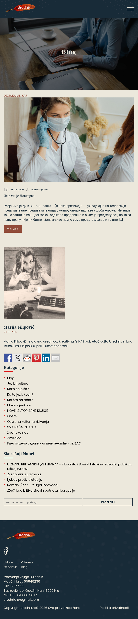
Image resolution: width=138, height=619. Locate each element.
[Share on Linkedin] (46, 358)
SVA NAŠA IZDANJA (22, 427)
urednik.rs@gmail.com (21, 599)
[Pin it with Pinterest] (36, 358)
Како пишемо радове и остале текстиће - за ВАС (44, 443)
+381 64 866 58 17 (23, 595)
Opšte (12, 416)
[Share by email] (55, 358)
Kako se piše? (18, 389)
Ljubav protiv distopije (24, 479)
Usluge (8, 562)
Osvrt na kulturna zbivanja (28, 421)
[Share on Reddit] (27, 358)
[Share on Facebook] (8, 358)
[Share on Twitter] (17, 358)
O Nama (27, 562)
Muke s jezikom (19, 405)
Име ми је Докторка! (20, 195)
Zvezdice (14, 438)
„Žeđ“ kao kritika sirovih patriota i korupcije (41, 490)
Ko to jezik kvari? (20, 394)
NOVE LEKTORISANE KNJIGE (27, 410)
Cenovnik (10, 567)
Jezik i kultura (17, 383)
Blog (10, 378)
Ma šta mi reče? (20, 400)
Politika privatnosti (114, 607)
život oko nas (17, 432)
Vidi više (12, 229)
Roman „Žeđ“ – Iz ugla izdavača (32, 485)
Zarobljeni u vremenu (24, 474)
